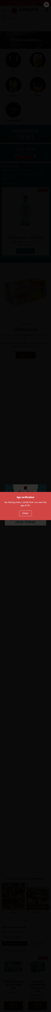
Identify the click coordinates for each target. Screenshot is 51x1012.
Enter (25, 513)
